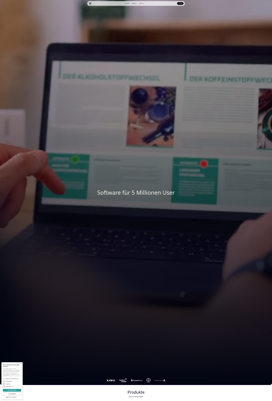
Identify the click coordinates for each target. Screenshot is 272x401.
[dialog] (12, 381)
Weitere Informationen (16, 375)
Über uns (141, 3)
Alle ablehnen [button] (12, 393)
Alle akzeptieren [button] (12, 390)
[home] (90, 3)
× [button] (21, 363)
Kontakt (180, 3)
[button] (127, 3)
